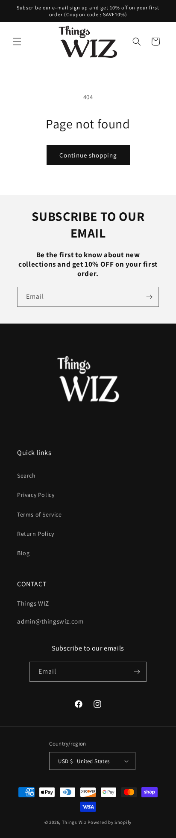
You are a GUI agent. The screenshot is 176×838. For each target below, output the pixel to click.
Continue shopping (88, 155)
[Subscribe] (149, 297)
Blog (23, 553)
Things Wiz (74, 822)
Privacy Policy (35, 495)
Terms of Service (39, 514)
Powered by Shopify (110, 822)
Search (26, 475)
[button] (17, 41)
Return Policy (35, 534)
